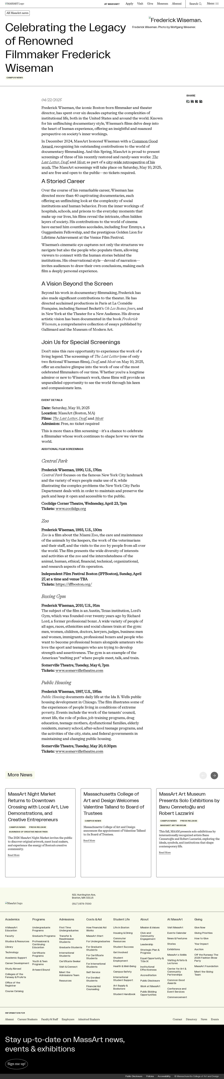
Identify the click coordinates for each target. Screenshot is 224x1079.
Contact (177, 1019)
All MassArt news (17, 13)
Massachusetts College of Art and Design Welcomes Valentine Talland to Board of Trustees (113, 804)
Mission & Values (149, 927)
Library (9, 947)
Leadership (146, 944)
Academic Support (16, 958)
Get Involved (120, 952)
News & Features (177, 938)
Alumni (177, 3)
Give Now (199, 927)
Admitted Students (89, 1019)
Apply (129, 3)
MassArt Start (94, 936)
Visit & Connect (68, 967)
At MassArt (175, 919)
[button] (214, 775)
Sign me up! (17, 1064)
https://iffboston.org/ (74, 584)
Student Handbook (124, 994)
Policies (150, 1076)
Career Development (17, 963)
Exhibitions (173, 949)
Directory (191, 1019)
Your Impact (201, 944)
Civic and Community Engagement (147, 936)
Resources (65, 980)
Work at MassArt (150, 986)
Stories (171, 944)
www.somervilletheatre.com (79, 671)
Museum (162, 3)
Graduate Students (70, 947)
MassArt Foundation (206, 966)
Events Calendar (176, 933)
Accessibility (164, 1076)
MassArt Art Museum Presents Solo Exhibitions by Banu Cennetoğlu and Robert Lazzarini (189, 804)
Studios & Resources (17, 941)
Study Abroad (13, 968)
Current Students (27, 1019)
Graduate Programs (43, 936)
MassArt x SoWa (177, 955)
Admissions (66, 919)
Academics (12, 919)
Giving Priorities (203, 933)
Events (215, 1019)
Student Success (123, 947)
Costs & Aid (94, 919)
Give (150, 3)
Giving (198, 919)
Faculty (9, 936)
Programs (38, 919)
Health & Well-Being (124, 966)
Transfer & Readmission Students (66, 939)
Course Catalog (14, 991)
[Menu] (212, 3)
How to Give (201, 938)
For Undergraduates (98, 941)
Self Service (93, 972)
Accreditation (148, 975)
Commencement (177, 997)
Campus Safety (122, 971)
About (144, 919)
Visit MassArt (175, 927)
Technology (11, 952)
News (204, 1019)
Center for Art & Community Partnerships (176, 971)
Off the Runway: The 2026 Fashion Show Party (206, 958)
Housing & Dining (123, 933)
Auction (199, 949)
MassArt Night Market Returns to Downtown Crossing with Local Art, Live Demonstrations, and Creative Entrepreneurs (38, 807)
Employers (68, 1019)
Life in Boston (121, 927)
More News (20, 775)
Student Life (121, 919)
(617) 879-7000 (81, 903)
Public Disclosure (150, 980)
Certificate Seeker (70, 961)
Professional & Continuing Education (40, 944)
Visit (140, 3)
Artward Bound (41, 969)
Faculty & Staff (49, 1019)
